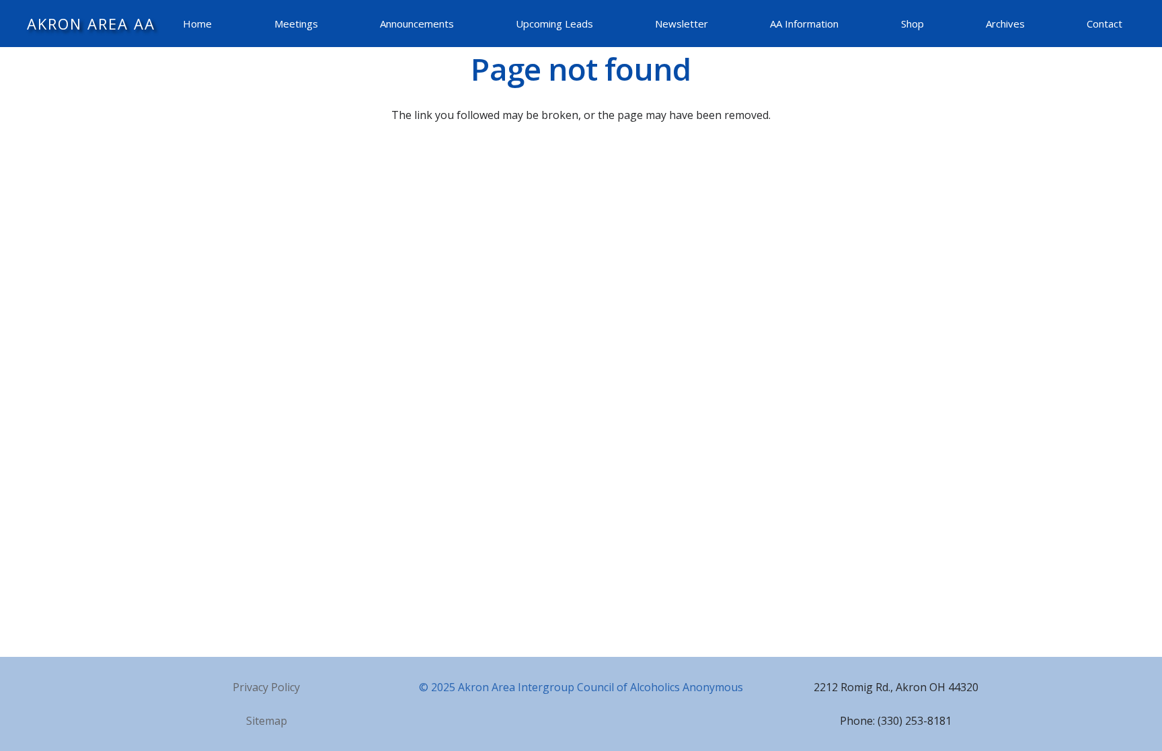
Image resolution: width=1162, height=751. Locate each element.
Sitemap (266, 720)
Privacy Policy (266, 687)
